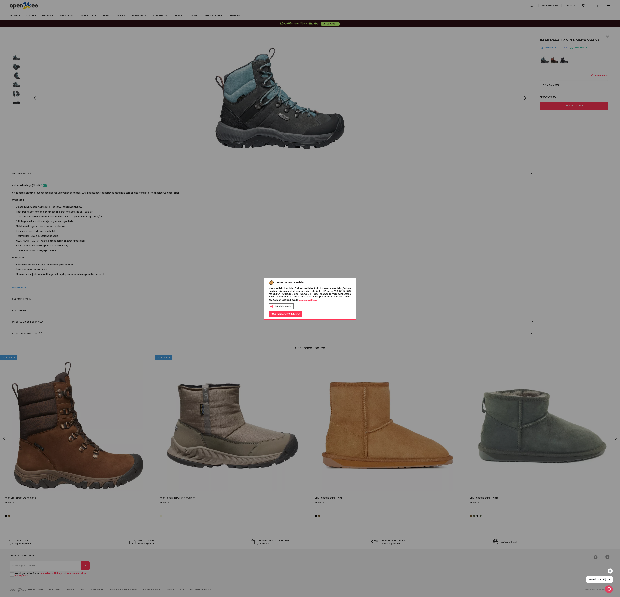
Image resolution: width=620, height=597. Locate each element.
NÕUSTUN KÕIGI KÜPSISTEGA (285, 314)
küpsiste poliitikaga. (308, 300)
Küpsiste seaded (283, 306)
